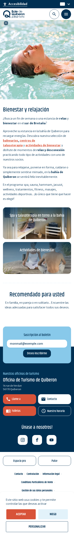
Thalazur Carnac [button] (6, 23)
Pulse (54, 460)
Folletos (16, 410)
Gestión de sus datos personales (37, 490)
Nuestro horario (56, 411)
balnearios (10, 140)
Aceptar (21, 514)
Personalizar (37, 526)
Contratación (33, 474)
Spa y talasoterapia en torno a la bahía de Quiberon (37, 217)
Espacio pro (19, 460)
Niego (53, 514)
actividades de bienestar (43, 145)
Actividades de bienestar (37, 250)
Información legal (51, 474)
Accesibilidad (15, 4)
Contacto (52, 399)
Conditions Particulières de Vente (37, 482)
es (61, 4)
